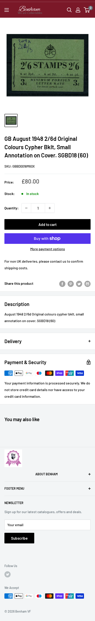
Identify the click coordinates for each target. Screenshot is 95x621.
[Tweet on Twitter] (79, 283)
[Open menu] (6, 10)
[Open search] (69, 10)
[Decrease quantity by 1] (26, 208)
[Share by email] (87, 283)
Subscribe (19, 538)
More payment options (47, 249)
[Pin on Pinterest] (71, 283)
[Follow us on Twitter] (7, 574)
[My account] (78, 10)
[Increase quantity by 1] (49, 208)
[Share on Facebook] (62, 283)
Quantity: (11, 208)
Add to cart (47, 224)
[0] (87, 10)
